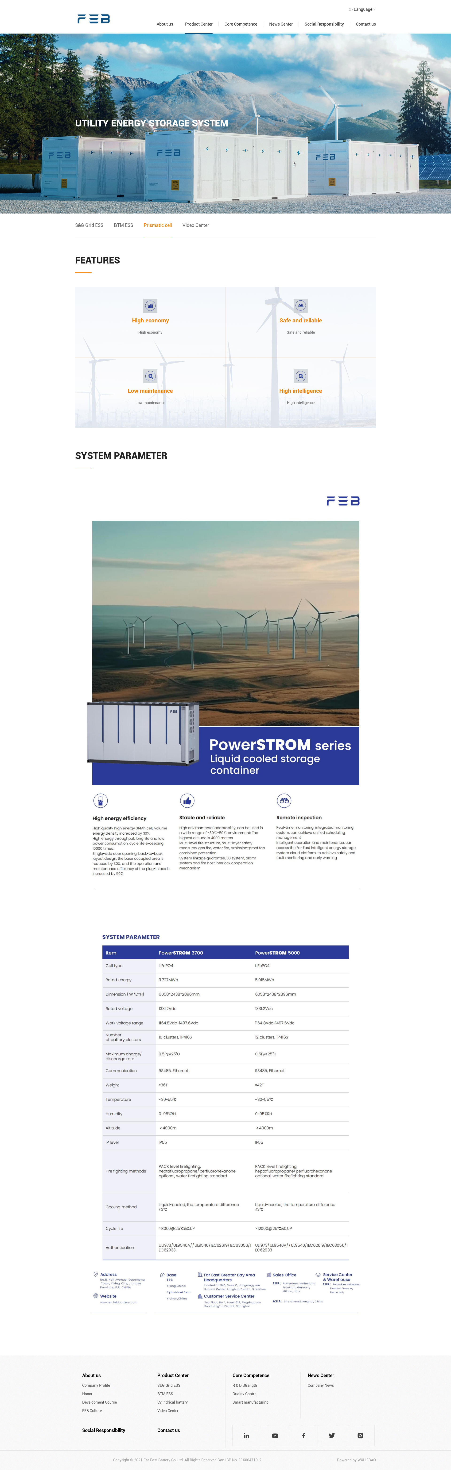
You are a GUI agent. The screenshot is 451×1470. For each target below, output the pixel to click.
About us (91, 1375)
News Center (321, 1375)
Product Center (173, 1375)
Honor (87, 1394)
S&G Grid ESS (89, 225)
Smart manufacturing (250, 1402)
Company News (321, 1385)
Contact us (168, 1430)
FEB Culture (92, 1411)
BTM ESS (123, 225)
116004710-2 (250, 1460)
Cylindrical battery (172, 1402)
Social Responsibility (103, 1430)
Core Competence (251, 1375)
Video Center (196, 225)
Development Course (99, 1402)
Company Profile (96, 1385)
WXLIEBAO (367, 1460)
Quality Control (245, 1394)
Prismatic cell (158, 225)
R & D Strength (245, 1385)
